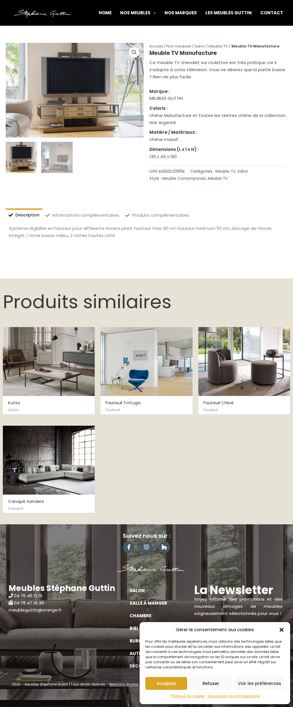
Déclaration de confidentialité (234, 696)
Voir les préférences (259, 683)
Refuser (211, 683)
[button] (281, 630)
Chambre (140, 616)
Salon (200, 46)
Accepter (166, 683)
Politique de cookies (188, 696)
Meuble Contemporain (184, 178)
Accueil (156, 46)
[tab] (24, 215)
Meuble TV (218, 46)
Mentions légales (124, 684)
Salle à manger (148, 603)
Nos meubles (179, 46)
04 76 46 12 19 (28, 596)
